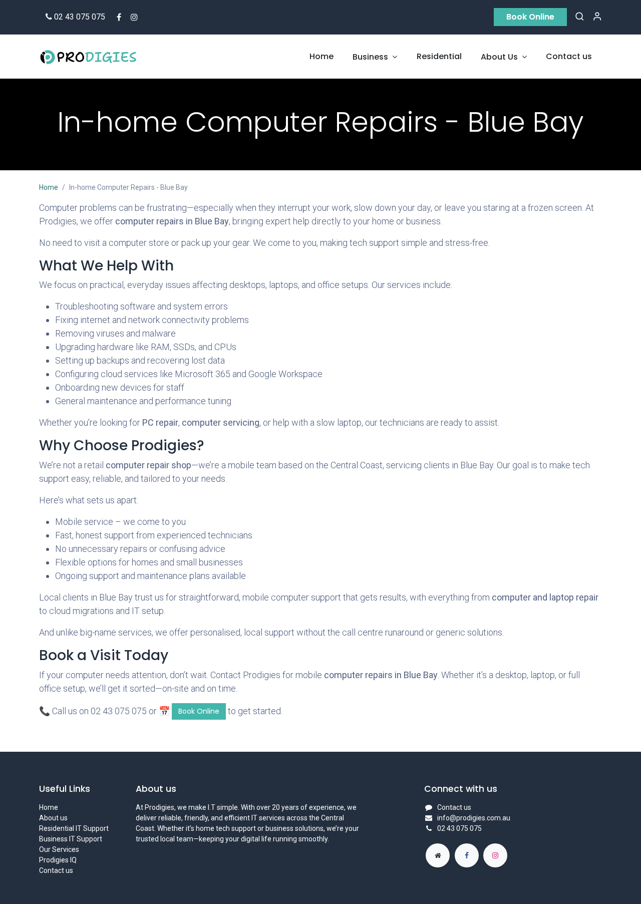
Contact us (56, 870)
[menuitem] (321, 57)
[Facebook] (119, 17)
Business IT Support (70, 839)
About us (53, 818)
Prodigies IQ (58, 860)
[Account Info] (597, 17)
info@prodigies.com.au (473, 818)
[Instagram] (134, 17)
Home (48, 187)
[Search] (579, 17)
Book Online (530, 17)
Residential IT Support (74, 828)
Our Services (59, 849)
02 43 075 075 (79, 17)
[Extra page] (438, 855)
